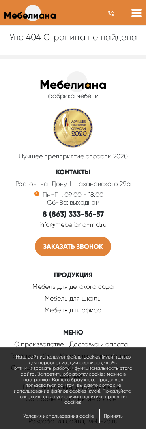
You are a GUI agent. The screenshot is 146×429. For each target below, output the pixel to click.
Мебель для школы (73, 298)
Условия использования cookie (58, 416)
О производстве (39, 344)
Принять (113, 416)
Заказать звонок (73, 246)
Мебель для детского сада (73, 286)
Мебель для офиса (73, 310)
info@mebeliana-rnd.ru (73, 224)
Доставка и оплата (98, 344)
